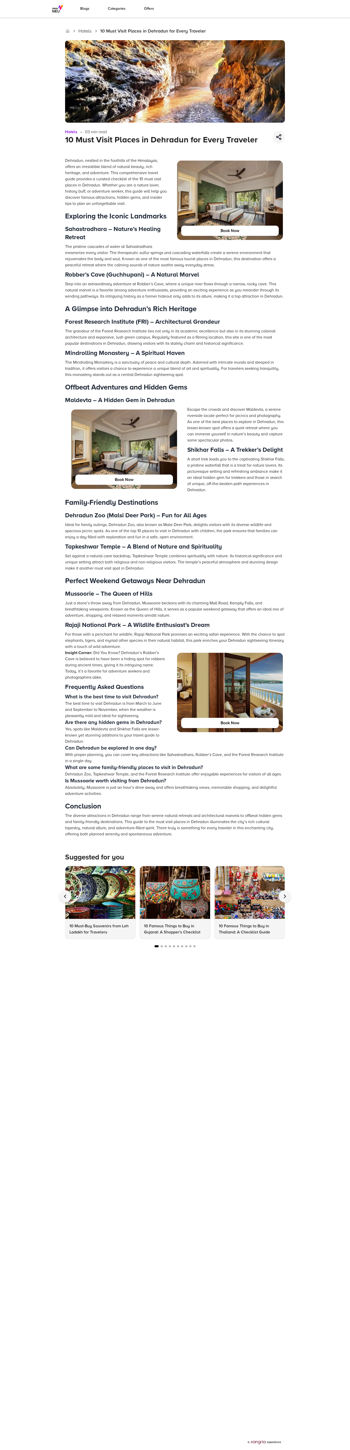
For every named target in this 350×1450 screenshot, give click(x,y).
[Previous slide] (65, 896)
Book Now (230, 230)
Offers (149, 8)
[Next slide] (285, 896)
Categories (117, 8)
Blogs (84, 8)
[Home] (68, 31)
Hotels (84, 31)
